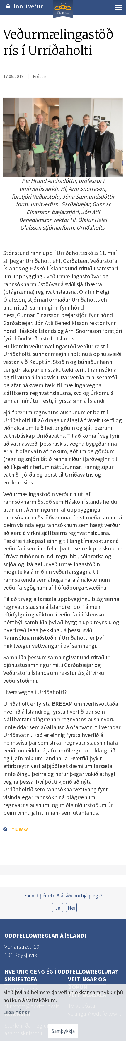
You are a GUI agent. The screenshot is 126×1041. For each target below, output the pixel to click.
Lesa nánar (16, 1011)
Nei (71, 907)
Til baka (20, 829)
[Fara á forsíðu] (63, 17)
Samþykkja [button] (63, 1031)
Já (57, 907)
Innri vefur (28, 6)
